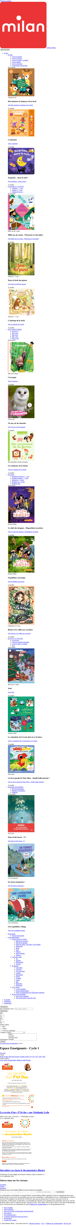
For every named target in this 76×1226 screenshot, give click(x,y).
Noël (17, 950)
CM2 (43, 1056)
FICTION (11, 475)
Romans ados (16, 483)
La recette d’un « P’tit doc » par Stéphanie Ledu (24, 1112)
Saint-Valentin (20, 953)
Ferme (18, 976)
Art (17, 959)
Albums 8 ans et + (17, 192)
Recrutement (8, 1218)
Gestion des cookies (10, 1220)
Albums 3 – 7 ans (17, 188)
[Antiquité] (23, 1039)
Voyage (18, 964)
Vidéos (4, 1028)
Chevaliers (19, 968)
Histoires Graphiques (18, 790)
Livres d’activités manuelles (20, 642)
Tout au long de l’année (19, 939)
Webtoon (15, 792)
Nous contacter (8, 1209)
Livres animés (16, 62)
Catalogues (7, 1001)
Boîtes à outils (21, 1060)
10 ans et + (15, 331)
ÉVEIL (10, 55)
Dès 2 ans (15, 333)
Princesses (19, 985)
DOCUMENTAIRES (15, 329)
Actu (1, 1060)
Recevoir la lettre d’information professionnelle (18, 1211)
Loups (18, 980)
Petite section (4, 1056)
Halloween (19, 946)
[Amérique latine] (23, 1038)
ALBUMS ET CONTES (16, 186)
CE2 (36, 1056)
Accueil (2, 1043)
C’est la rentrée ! (21, 989)
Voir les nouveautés (18, 935)
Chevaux (18, 969)
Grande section (24, 1056)
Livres (6, 53)
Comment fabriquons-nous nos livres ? (16, 1216)
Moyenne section (14, 1056)
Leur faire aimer (17, 957)
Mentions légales (34, 1223)
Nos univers (7, 1213)
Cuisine (18, 973)
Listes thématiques (13, 937)
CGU (43, 1223)
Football (18, 978)
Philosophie (19, 962)
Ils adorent (15, 966)
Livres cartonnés (17, 64)
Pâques (18, 951)
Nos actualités (8, 1208)
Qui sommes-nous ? (10, 1215)
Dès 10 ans (15, 338)
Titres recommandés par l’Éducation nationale (30, 992)
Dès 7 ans (15, 336)
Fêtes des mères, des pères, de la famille (28, 944)
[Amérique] (23, 1036)
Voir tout (2, 1053)
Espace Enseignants (11, 1043)
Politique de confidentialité (37, 1204)
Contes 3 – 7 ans (17, 190)
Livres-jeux (15, 640)
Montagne (19, 984)
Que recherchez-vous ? (7, 1009)
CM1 (40, 1056)
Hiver (17, 948)
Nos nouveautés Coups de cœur (26, 998)
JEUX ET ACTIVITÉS (15, 638)
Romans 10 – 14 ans (18, 482)
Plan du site (67, 1223)
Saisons (18, 955)
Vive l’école (15, 987)
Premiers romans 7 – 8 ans (20, 478)
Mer (17, 982)
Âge (1, 1013)
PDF (3, 1027)
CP (30, 1056)
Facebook (3, 1184)
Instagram (3, 1188)
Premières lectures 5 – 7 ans (20, 476)
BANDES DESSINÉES (15, 787)
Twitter (2, 1186)
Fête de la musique (22, 943)
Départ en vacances (22, 941)
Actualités (7, 1000)
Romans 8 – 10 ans (18, 480)
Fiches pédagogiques (22, 991)
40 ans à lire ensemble (19, 994)
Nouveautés (11, 934)
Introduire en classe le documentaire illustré (22, 1170)
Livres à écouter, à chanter (20, 60)
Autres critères (4, 1025)
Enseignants (7, 1003)
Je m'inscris (60, 1192)
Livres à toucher (17, 57)
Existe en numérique (8, 1030)
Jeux (13, 646)
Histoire (18, 960)
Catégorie (3, 1032)
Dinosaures (19, 975)
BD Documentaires (18, 789)
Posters (28, 1060)
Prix (1, 1019)
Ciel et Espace (20, 971)
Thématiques (4, 1039)
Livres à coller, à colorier (19, 644)
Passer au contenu (5, 1)
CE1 (33, 1056)
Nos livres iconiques (22, 996)
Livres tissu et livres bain (19, 65)
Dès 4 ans (15, 335)
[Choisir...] (23, 1034)
